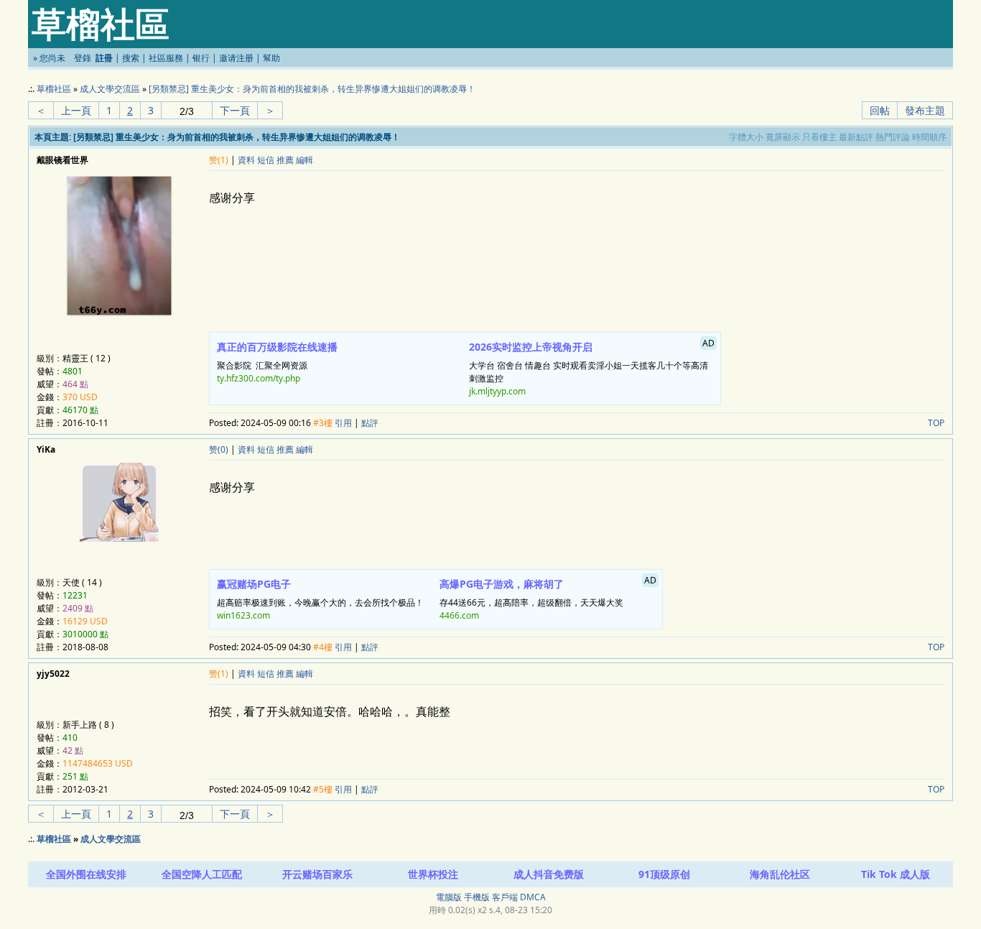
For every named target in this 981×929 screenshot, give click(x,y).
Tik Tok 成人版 (895, 874)
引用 (343, 423)
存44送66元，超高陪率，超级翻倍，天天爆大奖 (548, 597)
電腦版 (449, 897)
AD (708, 343)
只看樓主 (819, 137)
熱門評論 (892, 137)
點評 (369, 423)
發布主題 (925, 110)
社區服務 (166, 58)
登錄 (82, 58)
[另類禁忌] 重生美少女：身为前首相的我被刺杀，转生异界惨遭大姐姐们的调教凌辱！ (312, 89)
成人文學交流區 (110, 89)
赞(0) (218, 449)
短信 (265, 160)
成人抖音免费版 (548, 874)
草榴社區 (54, 89)
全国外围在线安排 (86, 874)
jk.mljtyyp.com (497, 391)
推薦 (285, 160)
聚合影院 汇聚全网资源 (277, 362)
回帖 (880, 110)
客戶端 (505, 897)
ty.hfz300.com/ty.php (258, 378)
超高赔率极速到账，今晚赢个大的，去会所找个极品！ (320, 599)
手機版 (477, 897)
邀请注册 (236, 58)
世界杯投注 (433, 874)
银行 (201, 58)
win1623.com (243, 615)
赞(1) (218, 160)
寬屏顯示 (783, 137)
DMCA (533, 897)
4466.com (459, 615)
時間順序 (929, 137)
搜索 (130, 58)
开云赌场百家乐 (317, 874)
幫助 (271, 58)
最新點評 (856, 137)
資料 (246, 160)
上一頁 (76, 110)
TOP (936, 423)
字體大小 (746, 137)
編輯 (304, 160)
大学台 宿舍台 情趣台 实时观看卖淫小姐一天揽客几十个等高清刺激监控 (592, 367)
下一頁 (235, 110)
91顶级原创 (664, 874)
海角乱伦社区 (780, 874)
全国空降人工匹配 (202, 874)
